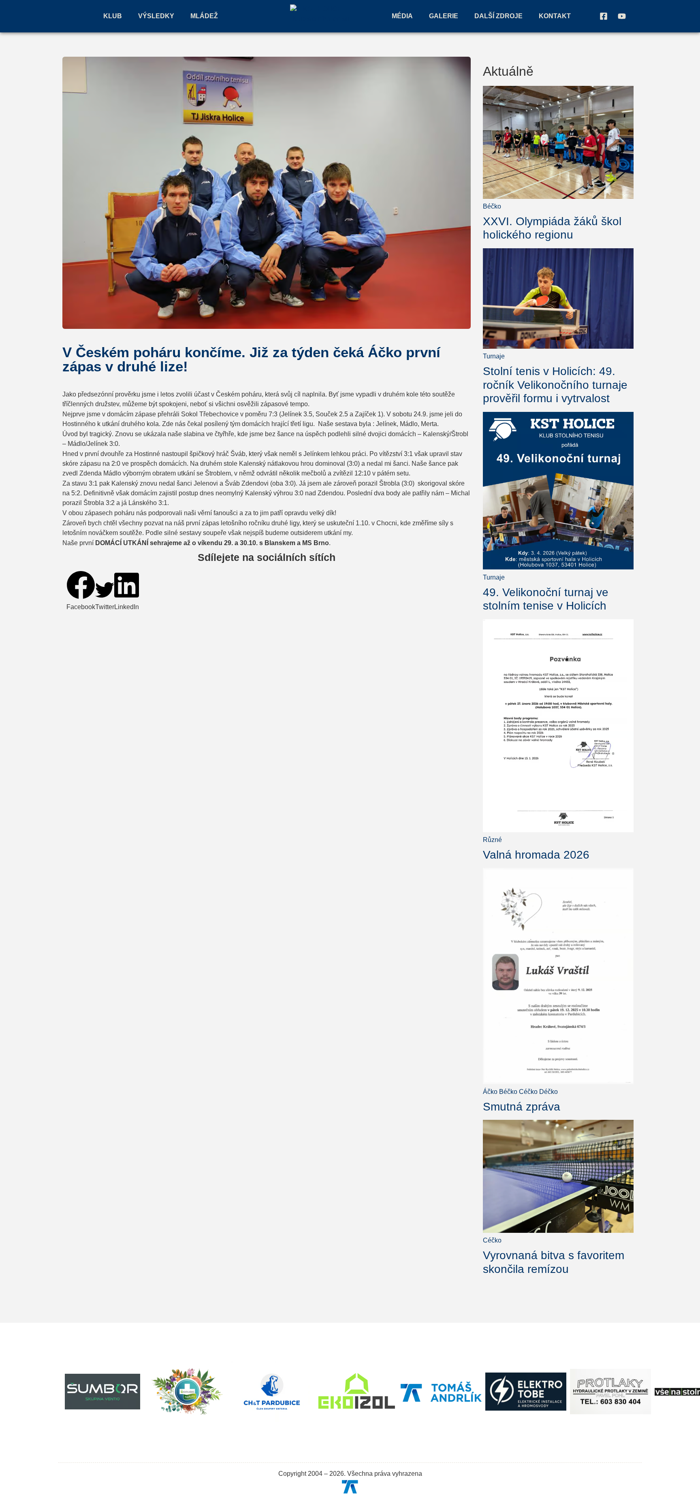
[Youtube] (622, 16)
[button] (80, 591)
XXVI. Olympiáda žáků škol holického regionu (552, 228)
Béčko (492, 206)
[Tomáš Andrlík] (350, 1486)
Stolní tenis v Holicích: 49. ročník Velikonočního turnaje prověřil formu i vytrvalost (555, 385)
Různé (492, 839)
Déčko (548, 1091)
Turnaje (494, 356)
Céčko (528, 1091)
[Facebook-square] (603, 16)
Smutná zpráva (521, 1106)
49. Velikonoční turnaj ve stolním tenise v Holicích (545, 599)
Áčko (490, 1091)
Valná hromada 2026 (536, 854)
